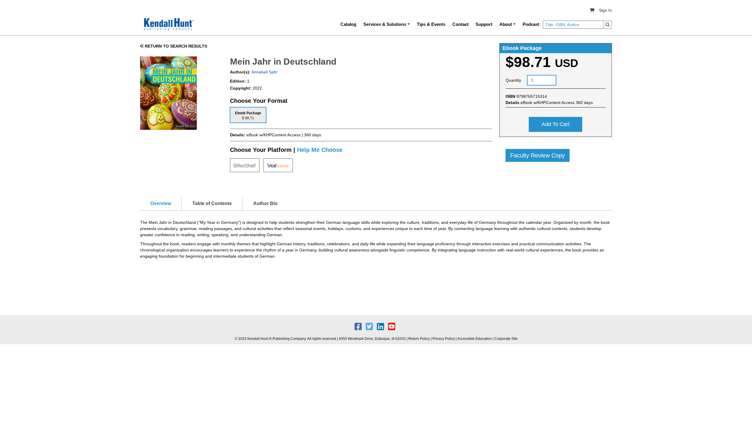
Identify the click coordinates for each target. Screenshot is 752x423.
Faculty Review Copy (537, 155)
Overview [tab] (160, 203)
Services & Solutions (384, 24)
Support (484, 24)
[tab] (248, 115)
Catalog (348, 24)
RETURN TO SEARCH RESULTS (175, 46)
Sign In (605, 10)
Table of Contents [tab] (212, 203)
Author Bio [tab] (265, 203)
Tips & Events (431, 24)
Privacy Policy (443, 339)
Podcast (531, 24)
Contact (460, 24)
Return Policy (419, 339)
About (505, 24)
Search (608, 25)
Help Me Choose (320, 150)
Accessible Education (474, 339)
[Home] (168, 24)
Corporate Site (506, 339)
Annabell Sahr (264, 72)
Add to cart (556, 124)
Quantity (513, 80)
